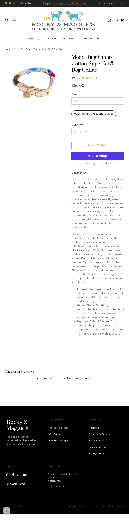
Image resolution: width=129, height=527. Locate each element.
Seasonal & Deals (91, 38)
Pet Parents (69, 38)
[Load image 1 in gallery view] (34, 84)
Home (8, 49)
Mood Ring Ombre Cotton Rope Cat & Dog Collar (39, 49)
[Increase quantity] (87, 131)
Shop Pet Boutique (58, 440)
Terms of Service (98, 447)
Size (74, 94)
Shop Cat (51, 38)
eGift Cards (54, 434)
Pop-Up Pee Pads (58, 427)
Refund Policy (96, 440)
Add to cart (98, 145)
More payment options (98, 163)
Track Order (95, 427)
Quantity (77, 124)
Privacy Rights (96, 453)
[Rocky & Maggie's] (63, 20)
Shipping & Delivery (99, 434)
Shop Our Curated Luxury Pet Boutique (64, 3)
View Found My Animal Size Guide (93, 114)
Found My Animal (86, 77)
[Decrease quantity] (74, 131)
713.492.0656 (16, 484)
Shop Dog (34, 38)
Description (79, 172)
